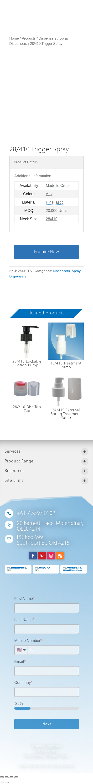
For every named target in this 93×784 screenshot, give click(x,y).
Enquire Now (46, 252)
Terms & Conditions (46, 746)
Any (49, 194)
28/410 (51, 219)
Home (14, 38)
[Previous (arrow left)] (2, 782)
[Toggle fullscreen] (11, 777)
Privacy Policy (46, 751)
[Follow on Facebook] (33, 555)
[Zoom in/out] (16, 777)
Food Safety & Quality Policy (46, 756)
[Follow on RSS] (60, 555)
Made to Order (58, 186)
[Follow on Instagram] (51, 555)
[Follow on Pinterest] (42, 555)
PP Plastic (54, 202)
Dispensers (48, 38)
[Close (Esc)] (2, 777)
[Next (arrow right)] (7, 782)
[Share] (7, 777)
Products (29, 38)
